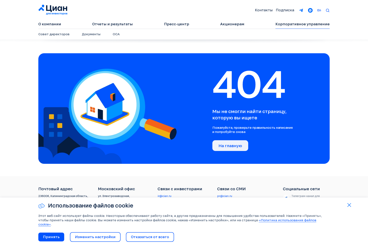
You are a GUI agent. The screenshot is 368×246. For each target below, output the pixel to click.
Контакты (264, 10)
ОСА (116, 34)
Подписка (285, 10)
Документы (91, 34)
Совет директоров (54, 34)
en (319, 10)
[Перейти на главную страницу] (53, 10)
